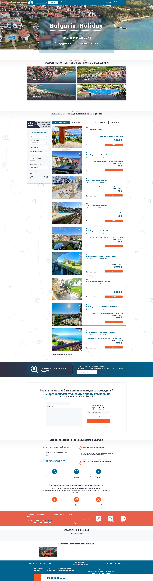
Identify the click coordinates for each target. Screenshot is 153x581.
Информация (87, 2)
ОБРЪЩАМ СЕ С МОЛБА (87, 372)
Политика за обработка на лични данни (102, 570)
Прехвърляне (78, 2)
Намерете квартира (38, 568)
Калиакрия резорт (96, 130)
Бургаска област (90, 157)
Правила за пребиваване (64, 568)
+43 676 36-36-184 (115, 2)
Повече (114, 144)
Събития (95, 2)
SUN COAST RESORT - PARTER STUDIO (103, 256)
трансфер (49, 520)
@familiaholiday (77, 533)
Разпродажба (36, 570)
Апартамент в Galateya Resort (100, 155)
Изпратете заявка (98, 421)
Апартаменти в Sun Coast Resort (101, 231)
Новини (48, 568)
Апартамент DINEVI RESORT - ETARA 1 (103, 332)
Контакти (102, 2)
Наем (41, 2)
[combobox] (39, 142)
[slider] (30, 177)
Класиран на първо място (98, 122)
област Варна (90, 131)
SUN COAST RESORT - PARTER (100, 281)
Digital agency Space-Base (105, 573)
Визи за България (50, 573)
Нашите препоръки (61, 122)
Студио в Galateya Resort (98, 180)
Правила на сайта (50, 570)
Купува (53, 2)
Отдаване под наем (38, 573)
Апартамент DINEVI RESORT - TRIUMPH (103, 307)
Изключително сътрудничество (66, 570)
